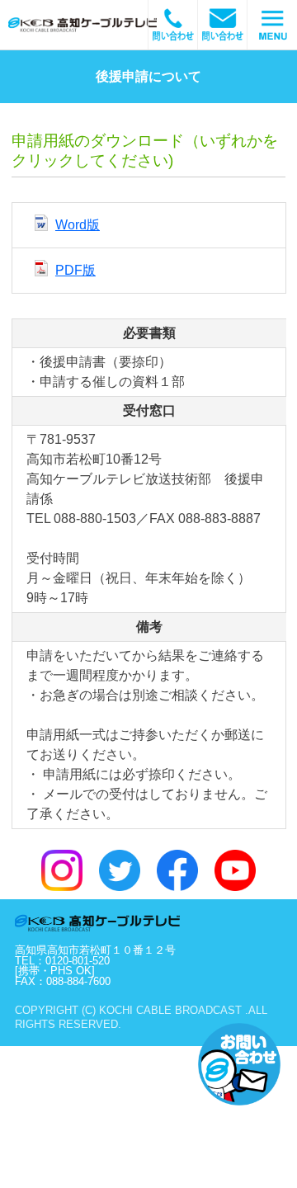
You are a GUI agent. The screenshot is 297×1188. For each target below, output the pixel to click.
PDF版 (75, 270)
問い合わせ (223, 25)
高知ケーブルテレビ (103, 25)
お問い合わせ (239, 1064)
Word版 (77, 225)
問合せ (173, 25)
